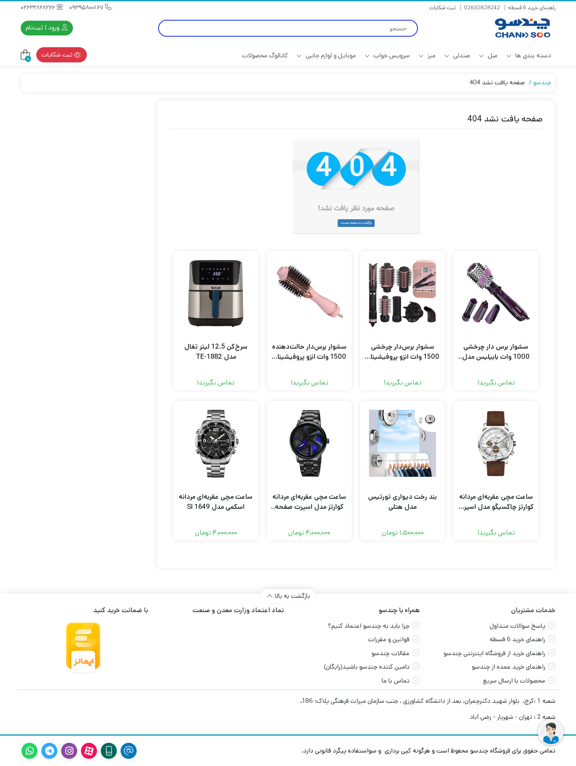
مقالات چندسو (390, 653)
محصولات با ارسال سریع (514, 680)
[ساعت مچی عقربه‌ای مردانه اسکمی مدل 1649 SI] (216, 443)
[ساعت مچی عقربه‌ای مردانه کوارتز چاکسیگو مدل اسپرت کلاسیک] (496, 443)
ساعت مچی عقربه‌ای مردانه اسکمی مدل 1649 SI (216, 502)
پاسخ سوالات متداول (517, 625)
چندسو (542, 82)
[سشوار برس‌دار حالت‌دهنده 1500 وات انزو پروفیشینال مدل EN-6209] (309, 293)
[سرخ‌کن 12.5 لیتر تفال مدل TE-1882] (216, 293)
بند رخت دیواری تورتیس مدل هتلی (402, 502)
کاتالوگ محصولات (265, 55)
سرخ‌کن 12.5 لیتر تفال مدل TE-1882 (216, 352)
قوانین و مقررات (388, 639)
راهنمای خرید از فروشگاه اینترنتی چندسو (494, 653)
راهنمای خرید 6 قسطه (531, 8)
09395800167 (87, 7)
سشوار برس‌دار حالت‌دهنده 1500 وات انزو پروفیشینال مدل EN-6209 (309, 352)
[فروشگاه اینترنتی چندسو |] (521, 28)
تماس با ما (395, 680)
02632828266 (39, 7)
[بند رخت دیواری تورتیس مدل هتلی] (402, 443)
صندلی (461, 55)
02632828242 (482, 8)
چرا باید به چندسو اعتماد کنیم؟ (368, 625)
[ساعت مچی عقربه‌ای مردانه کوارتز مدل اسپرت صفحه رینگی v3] (309, 443)
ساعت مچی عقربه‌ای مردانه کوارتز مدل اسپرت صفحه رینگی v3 (309, 502)
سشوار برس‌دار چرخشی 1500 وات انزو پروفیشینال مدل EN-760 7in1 (402, 352)
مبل (492, 55)
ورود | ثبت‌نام (43, 27)
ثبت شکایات (442, 8)
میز (431, 55)
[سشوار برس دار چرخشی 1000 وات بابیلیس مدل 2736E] (496, 293)
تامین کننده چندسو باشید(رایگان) (366, 666)
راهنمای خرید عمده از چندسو (508, 666)
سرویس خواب (391, 55)
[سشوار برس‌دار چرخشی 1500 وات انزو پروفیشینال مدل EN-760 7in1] (402, 293)
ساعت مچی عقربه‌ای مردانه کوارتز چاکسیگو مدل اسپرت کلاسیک (496, 502)
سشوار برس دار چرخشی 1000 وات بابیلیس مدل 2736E (496, 352)
